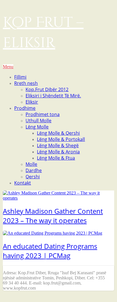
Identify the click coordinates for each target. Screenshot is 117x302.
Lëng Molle (37, 127)
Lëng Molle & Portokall (61, 139)
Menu (8, 66)
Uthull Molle (38, 120)
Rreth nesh (26, 83)
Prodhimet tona (43, 114)
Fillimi (20, 77)
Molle (31, 164)
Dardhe (34, 170)
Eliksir (32, 102)
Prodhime (24, 108)
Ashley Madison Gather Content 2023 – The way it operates (53, 215)
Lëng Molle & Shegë (58, 145)
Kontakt (22, 183)
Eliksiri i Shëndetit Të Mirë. (53, 96)
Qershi (33, 177)
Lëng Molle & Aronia (58, 152)
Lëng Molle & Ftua (56, 158)
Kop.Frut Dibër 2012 (47, 89)
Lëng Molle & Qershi (58, 133)
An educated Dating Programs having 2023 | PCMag (50, 250)
